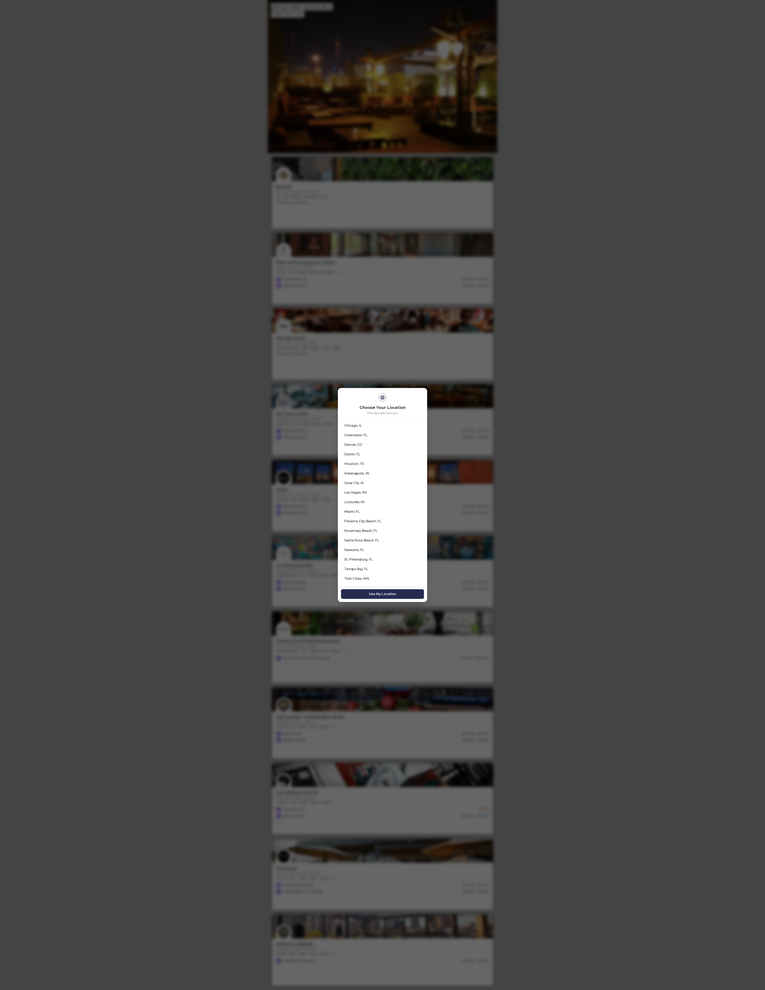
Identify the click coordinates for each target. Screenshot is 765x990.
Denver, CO (353, 445)
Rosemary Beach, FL (360, 531)
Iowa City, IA (354, 483)
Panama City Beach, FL (362, 521)
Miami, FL (352, 512)
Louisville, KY (354, 502)
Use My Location (382, 594)
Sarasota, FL (354, 550)
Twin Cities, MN (356, 578)
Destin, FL (352, 454)
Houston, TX (354, 464)
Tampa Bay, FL (356, 569)
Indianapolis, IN (356, 473)
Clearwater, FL (355, 435)
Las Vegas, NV (355, 492)
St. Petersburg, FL (358, 559)
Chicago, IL (353, 425)
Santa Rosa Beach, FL (361, 540)
